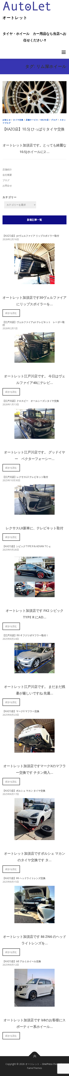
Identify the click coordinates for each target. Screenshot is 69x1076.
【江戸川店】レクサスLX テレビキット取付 (25, 477)
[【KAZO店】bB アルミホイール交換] (34, 1004)
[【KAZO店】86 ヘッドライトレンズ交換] (34, 921)
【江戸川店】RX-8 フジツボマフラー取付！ (25, 635)
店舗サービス (32, 119)
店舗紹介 (7, 169)
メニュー (63, 52)
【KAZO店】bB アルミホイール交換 (22, 961)
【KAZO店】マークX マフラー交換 (21, 711)
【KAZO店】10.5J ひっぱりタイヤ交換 (33, 128)
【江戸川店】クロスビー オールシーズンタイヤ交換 (31, 401)
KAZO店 (45, 119)
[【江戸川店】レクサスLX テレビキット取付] (34, 512)
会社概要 (7, 174)
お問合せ (7, 185)
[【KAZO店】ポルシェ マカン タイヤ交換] (34, 838)
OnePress (47, 1064)
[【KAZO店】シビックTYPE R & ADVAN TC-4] (34, 595)
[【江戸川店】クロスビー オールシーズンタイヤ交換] (34, 436)
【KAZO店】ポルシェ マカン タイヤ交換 (24, 790)
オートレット (15, 17)
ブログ (54, 119)
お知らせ (7, 119)
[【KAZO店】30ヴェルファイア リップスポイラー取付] (34, 282)
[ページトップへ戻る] (35, 1056)
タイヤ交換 (18, 119)
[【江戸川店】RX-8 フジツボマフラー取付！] (34, 671)
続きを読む (11, 313)
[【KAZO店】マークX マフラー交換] (34, 750)
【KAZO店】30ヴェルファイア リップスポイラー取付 (31, 235)
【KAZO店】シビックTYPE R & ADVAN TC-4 (26, 546)
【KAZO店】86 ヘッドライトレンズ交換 (24, 878)
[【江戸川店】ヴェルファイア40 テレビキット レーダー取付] (34, 360)
